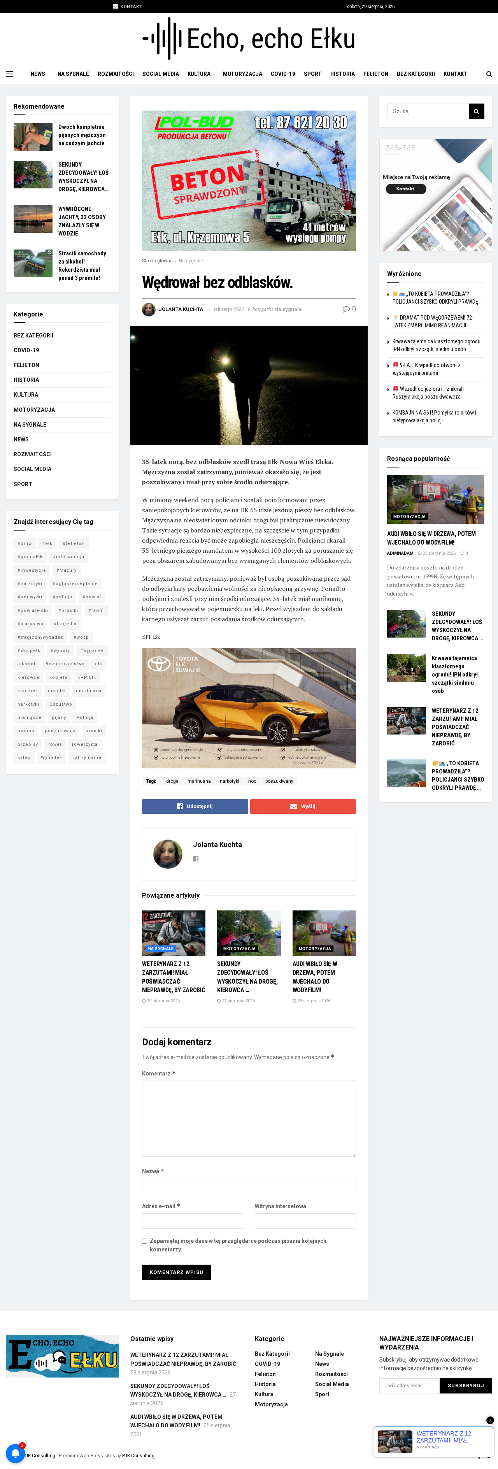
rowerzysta (85, 744)
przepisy (28, 744)
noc (252, 781)
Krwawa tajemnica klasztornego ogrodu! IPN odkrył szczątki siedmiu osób (455, 674)
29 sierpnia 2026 (163, 1000)
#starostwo (31, 623)
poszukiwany (279, 781)
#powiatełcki (33, 610)
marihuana (199, 781)
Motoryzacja (242, 73)
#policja (62, 596)
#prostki (68, 610)
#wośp (81, 637)
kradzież (28, 690)
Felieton (375, 73)
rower (55, 744)
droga (172, 781)
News (38, 73)
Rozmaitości (116, 73)
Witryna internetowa (280, 1206)
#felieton (74, 543)
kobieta (58, 677)
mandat (57, 690)
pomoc (26, 730)
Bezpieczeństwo (65, 663)
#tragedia (65, 623)
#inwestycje (32, 570)
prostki (94, 730)
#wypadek (92, 650)
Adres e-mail (161, 1206)
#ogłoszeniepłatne (75, 583)
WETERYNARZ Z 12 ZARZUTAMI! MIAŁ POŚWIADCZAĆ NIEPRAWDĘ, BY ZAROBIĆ (455, 727)
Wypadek (51, 757)
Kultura (199, 73)
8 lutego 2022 (229, 309)
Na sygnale (73, 73)
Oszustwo (60, 704)
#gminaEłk (30, 556)
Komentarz (159, 1073)
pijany (59, 717)
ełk (98, 663)
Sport (313, 73)
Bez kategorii (416, 73)
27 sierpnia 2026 (238, 1000)
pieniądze (30, 717)
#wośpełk (29, 650)
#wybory (60, 650)
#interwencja (68, 556)
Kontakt (130, 6)
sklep (24, 757)
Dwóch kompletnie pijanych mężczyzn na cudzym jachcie (82, 135)
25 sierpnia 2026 (313, 1000)
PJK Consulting (39, 1455)
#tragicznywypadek (40, 637)
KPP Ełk (86, 677)
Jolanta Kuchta (181, 309)
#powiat (91, 596)
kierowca (28, 677)
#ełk (47, 543)
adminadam (400, 553)
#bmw (25, 543)
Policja (84, 717)
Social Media (160, 73)
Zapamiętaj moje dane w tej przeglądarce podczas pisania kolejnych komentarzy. (238, 1245)
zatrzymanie (87, 757)
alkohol (26, 663)
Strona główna (157, 261)
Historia (342, 73)
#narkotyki (30, 583)
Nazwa (153, 1171)
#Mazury (66, 570)
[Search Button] (476, 111)
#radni (96, 610)
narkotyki (229, 781)
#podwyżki (30, 596)
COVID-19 (283, 73)
